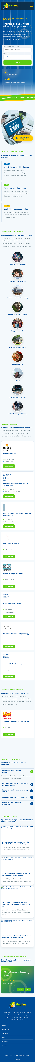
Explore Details (9, 466)
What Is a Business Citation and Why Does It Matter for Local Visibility (15, 843)
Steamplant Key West (11, 543)
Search (17, 62)
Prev (20, 989)
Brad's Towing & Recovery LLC (14, 574)
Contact (4, 1046)
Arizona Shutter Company (12, 664)
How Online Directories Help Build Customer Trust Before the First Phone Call (16, 904)
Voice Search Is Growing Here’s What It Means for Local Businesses (16, 937)
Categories (5, 1029)
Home (4, 1025)
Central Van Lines (9, 453)
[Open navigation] (31, 6)
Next (28, 989)
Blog (3, 1037)
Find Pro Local (14, 1055)
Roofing (5, 1041)
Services (5, 1033)
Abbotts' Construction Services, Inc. (16, 722)
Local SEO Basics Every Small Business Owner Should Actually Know (16, 874)
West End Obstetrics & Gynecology (16, 634)
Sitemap (17, 1059)
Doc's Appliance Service (12, 604)
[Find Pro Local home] (10, 6)
